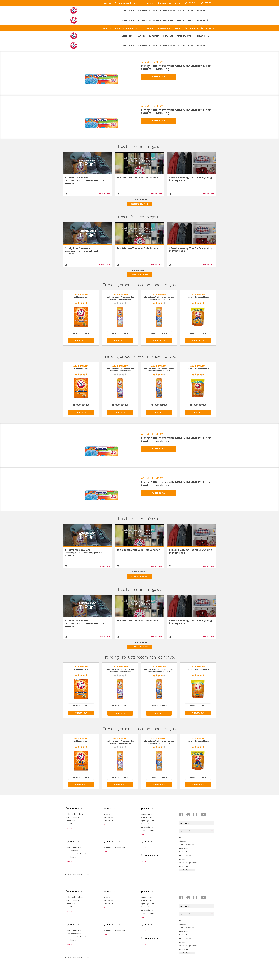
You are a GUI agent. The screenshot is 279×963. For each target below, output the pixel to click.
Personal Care (184, 10)
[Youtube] (203, 814)
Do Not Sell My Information (187, 870)
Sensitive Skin (109, 820)
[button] (208, 2)
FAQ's (134, 3)
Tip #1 (87, 164)
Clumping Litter (146, 814)
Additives (107, 814)
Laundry (141, 10)
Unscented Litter (147, 827)
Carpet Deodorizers (74, 817)
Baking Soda (126, 10)
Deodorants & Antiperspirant (114, 847)
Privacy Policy (184, 848)
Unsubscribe (184, 866)
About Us (107, 3)
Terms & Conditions (186, 845)
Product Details (81, 333)
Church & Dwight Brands (188, 862)
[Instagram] (196, 814)
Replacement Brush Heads (76, 854)
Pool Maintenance (73, 824)
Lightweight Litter (147, 820)
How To (201, 10)
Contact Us (183, 852)
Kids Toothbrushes (73, 850)
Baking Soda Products (74, 814)
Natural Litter (146, 824)
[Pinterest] (189, 814)
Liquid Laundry (109, 817)
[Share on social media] (69, 194)
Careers (182, 859)
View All (69, 828)
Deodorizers (71, 820)
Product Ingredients (186, 855)
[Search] (208, 10)
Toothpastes (71, 857)
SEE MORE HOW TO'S (139, 204)
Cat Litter (154, 10)
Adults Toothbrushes (74, 847)
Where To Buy (123, 3)
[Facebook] (182, 814)
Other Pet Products (148, 830)
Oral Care (168, 10)
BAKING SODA (104, 194)
